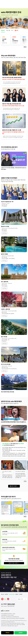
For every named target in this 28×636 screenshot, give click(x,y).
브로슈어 (3, 233)
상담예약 (20, 632)
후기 (12, 30)
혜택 (17, 30)
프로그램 (8, 30)
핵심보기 (3, 30)
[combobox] (22, 599)
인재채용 (20, 594)
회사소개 (2, 594)
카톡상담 (7, 632)
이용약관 (6, 594)
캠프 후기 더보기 (13, 486)
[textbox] (22, 599)
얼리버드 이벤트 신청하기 (13, 563)
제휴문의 (16, 594)
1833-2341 (11, 604)
